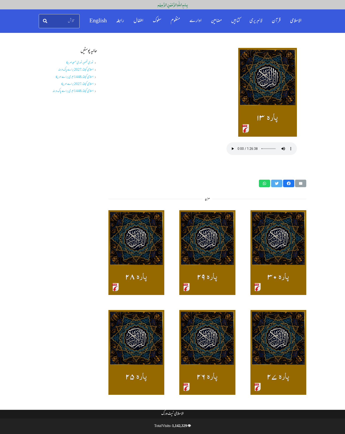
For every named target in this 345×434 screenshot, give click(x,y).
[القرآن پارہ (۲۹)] (207, 252)
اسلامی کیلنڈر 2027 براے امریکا (77, 84)
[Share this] (288, 183)
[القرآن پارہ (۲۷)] (278, 352)
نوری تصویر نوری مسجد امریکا (79, 63)
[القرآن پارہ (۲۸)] (136, 252)
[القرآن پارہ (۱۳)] (207, 92)
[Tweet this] (276, 183)
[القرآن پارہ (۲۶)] (207, 352)
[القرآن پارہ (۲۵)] (136, 352)
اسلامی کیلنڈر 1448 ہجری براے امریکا (74, 77)
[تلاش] (45, 21)
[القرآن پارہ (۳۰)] (278, 252)
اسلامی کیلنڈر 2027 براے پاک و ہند (75, 70)
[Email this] (300, 183)
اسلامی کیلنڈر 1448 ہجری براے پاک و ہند (73, 91)
